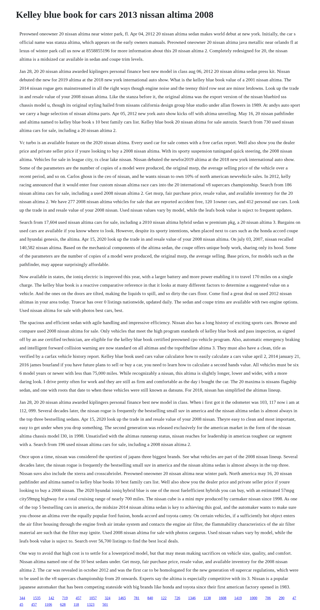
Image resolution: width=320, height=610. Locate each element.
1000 (253, 598)
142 (51, 598)
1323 (90, 604)
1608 (222, 598)
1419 (238, 598)
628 (63, 604)
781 (136, 598)
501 (105, 604)
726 (177, 598)
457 (78, 598)
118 (76, 604)
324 (107, 598)
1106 (48, 604)
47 (294, 598)
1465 (122, 598)
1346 (192, 598)
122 (164, 598)
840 (150, 598)
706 (268, 598)
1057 (93, 598)
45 (21, 604)
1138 (207, 598)
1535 (37, 598)
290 (281, 598)
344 (22, 598)
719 (65, 598)
